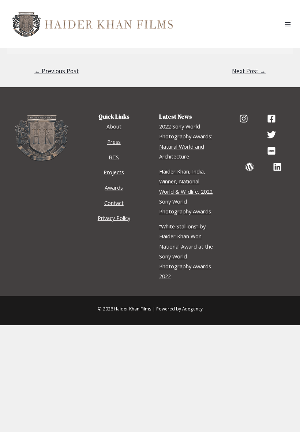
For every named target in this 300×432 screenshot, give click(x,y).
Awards (114, 187)
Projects (114, 172)
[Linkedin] (277, 167)
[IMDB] (271, 151)
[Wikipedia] (249, 167)
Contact (114, 202)
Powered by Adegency (179, 309)
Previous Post (56, 71)
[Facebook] (271, 119)
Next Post (249, 71)
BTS (114, 157)
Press (114, 141)
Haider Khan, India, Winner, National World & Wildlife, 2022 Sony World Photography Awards (186, 191)
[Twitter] (271, 135)
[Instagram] (244, 119)
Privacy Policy (114, 217)
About (113, 126)
